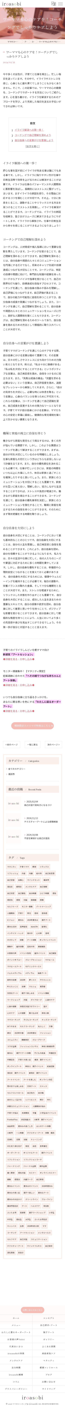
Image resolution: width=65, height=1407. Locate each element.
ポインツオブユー (14, 960)
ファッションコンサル (29, 1046)
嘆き (42, 1099)
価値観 (33, 900)
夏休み (21, 920)
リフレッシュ (12, 873)
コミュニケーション (39, 1239)
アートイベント (13, 1079)
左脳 (25, 1139)
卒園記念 (52, 1053)
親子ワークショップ (37, 1212)
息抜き (21, 1252)
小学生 (51, 1212)
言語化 (10, 1139)
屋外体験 (20, 946)
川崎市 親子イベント (43, 1119)
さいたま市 (11, 1212)
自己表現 (40, 1179)
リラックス (44, 866)
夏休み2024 (11, 926)
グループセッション (33, 960)
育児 (29, 913)
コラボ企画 (11, 1046)
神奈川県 (45, 1013)
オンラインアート (14, 1066)
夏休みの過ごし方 (25, 1126)
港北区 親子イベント (16, 1073)
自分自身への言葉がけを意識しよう (34, 140)
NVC (49, 1099)
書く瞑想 (11, 1173)
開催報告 (41, 946)
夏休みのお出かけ (14, 1199)
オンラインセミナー (48, 1173)
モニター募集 (27, 906)
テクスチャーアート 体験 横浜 (40, 1133)
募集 (9, 1179)
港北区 (10, 886)
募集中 (10, 946)
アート (24, 1206)
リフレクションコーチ (33, 1159)
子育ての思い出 (24, 1059)
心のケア (11, 1013)
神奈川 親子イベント (34, 1066)
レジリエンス (30, 1099)
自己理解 (43, 886)
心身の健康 (11, 1006)
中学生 (10, 1219)
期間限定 (25, 1040)
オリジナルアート (30, 1152)
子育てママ (24, 866)
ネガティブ (11, 940)
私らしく (41, 1026)
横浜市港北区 (12, 1206)
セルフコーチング (27, 1026)
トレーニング (36, 1139)
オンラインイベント (48, 940)
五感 (22, 1226)
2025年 (22, 980)
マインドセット (33, 880)
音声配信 (23, 926)
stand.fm (34, 926)
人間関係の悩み (39, 1106)
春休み (10, 1053)
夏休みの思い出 (13, 1192)
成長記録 (50, 1066)
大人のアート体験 (43, 1126)
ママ (44, 1226)
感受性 (10, 900)
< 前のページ (11, 744)
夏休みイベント (13, 1186)
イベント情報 (43, 993)
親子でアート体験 (23, 1053)
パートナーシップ (43, 906)
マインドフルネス (34, 1246)
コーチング (11, 1232)
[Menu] (60, 3)
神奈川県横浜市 (48, 1046)
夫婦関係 (25, 1113)
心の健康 (21, 1013)
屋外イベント (39, 953)
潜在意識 (11, 1252)
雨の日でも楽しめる (15, 1086)
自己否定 (11, 893)
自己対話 (23, 1239)
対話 (25, 1000)
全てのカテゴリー (16, 768)
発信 (27, 1146)
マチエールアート (14, 966)
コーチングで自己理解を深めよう (33, 135)
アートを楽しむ (29, 1079)
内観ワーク (28, 1179)
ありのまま (11, 1026)
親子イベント (46, 1152)
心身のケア (49, 1000)
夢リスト (32, 980)
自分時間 (32, 893)
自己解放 (52, 953)
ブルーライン (47, 1199)
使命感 (44, 913)
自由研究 (11, 1126)
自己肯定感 (49, 873)
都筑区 (19, 886)
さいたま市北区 (40, 1219)
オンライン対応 (46, 1079)
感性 (54, 893)
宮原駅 (22, 1212)
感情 (42, 900)
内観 (31, 873)
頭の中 (30, 933)
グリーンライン (31, 1199)
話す (45, 1006)
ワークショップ (13, 1000)
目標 (23, 986)
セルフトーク (12, 906)
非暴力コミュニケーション (18, 1106)
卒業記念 (11, 1059)
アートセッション (27, 1232)
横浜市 (11, 774)
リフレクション (13, 1159)
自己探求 (48, 1246)
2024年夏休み (32, 920)
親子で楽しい (29, 1192)
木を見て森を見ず (14, 1146)
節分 (9, 1033)
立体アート (31, 1086)
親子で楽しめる (28, 993)
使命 (36, 913)
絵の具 (39, 873)
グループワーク (38, 1040)
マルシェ (32, 986)
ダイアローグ (36, 1000)
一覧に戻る (32, 744)
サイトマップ (48, 1389)
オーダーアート (13, 1152)
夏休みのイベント (31, 1186)
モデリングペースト (33, 966)
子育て (21, 913)
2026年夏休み (47, 1186)
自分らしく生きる (14, 1099)
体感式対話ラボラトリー (30, 1006)
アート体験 (31, 940)
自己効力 (30, 1093)
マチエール (49, 960)
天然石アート (12, 993)
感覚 (18, 900)
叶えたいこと (12, 986)
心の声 (39, 933)
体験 (21, 940)
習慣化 (44, 926)
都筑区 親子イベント (38, 1073)
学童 (34, 1113)
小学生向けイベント (48, 1113)
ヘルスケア (35, 1206)
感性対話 (21, 1173)
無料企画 (43, 1166)
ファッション (45, 1033)
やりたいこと (45, 980)
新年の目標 (11, 980)
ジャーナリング (13, 1166)
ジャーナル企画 (29, 1166)
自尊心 (21, 880)
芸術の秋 (30, 946)
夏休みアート (43, 1192)
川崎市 (10, 1133)
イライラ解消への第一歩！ (29, 130)
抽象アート (42, 973)
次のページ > (53, 744)
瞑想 (34, 866)
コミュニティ (12, 1040)
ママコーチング (13, 1019)
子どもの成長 (39, 1053)
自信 (34, 1146)
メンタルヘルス (44, 1232)
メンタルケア (30, 886)
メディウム (29, 973)
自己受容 (11, 880)
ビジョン (11, 920)
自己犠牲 (21, 893)
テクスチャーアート (15, 1246)
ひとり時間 (44, 893)
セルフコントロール (15, 1093)
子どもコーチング (31, 1019)
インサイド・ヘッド (15, 933)
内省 (23, 873)
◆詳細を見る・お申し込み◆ (18, 659)
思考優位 (43, 1146)
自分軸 (41, 1093)
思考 (47, 933)
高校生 (19, 1219)
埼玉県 (46, 1206)
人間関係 (11, 913)
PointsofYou (12, 1119)
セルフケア (11, 1239)
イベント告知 (25, 953)
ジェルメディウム (14, 973)
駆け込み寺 (33, 1013)
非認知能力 (25, 1119)
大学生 (28, 1219)
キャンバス (11, 1226)
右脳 (25, 900)
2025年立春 (19, 1033)
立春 (51, 1026)
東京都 (42, 986)
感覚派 (17, 1179)
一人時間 (20, 1133)
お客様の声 (11, 953)
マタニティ (11, 866)
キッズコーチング (49, 1019)
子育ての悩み (12, 1113)
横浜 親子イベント (42, 1059)
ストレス (43, 1086)
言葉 (18, 1139)
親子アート (46, 920)
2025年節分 (31, 1033)
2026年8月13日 (33, 1226)
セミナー (32, 1173)
